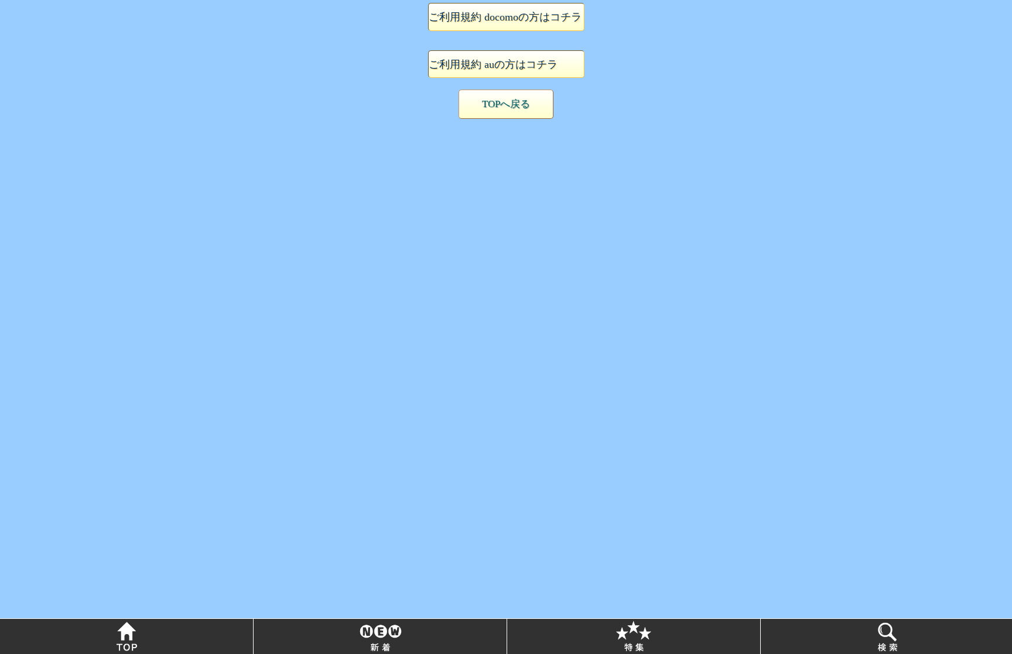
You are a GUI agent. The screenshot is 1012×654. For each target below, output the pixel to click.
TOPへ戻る (506, 103)
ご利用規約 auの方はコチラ (493, 64)
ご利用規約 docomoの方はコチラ (505, 17)
